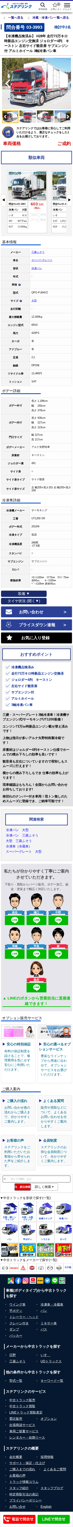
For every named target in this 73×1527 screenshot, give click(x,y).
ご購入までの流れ (22, 1469)
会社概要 (15, 1457)
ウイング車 (17, 1304)
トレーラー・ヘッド (24, 1317)
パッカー (15, 1335)
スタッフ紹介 (19, 1488)
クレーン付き (19, 1323)
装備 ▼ (24, 594)
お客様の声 (17, 1475)
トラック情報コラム (24, 1482)
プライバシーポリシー (25, 1500)
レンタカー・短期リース (27, 1437)
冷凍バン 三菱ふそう (22, 835)
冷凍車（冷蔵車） (19, 846)
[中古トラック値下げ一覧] (64, 1250)
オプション (49, 1418)
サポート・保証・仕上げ (27, 1463)
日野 (12, 1355)
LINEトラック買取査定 (26, 1412)
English (46, 1506)
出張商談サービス (22, 1425)
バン (44, 1310)
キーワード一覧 (52, 1380)
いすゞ (45, 1355)
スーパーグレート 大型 (24, 851)
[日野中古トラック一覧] (5, 1267)
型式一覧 (15, 1380)
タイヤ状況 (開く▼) (24, 601)
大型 (34, 300)
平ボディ (15, 1310)
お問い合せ (17, 1506)
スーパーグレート (42, 260)
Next (67, 83)
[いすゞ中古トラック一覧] (14, 1267)
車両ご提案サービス (24, 1431)
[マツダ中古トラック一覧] (49, 1267)
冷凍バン (36, 268)
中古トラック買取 (22, 1406)
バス (44, 1329)
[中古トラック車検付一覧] (45, 1250)
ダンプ (14, 1329)
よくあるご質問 (54, 1469)
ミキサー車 (49, 1323)
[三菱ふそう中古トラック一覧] (23, 1267)
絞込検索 (23, 1186)
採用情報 (47, 1457)
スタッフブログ (52, 1488)
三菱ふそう (38, 252)
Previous (6, 83)
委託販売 (15, 1418)
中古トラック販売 (22, 1400)
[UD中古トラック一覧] (32, 1267)
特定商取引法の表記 (24, 1494)
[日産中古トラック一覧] (59, 1267)
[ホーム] (16, 6)
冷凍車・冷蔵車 (52, 1304)
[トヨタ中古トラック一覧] (40, 1267)
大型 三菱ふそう (19, 841)
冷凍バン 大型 (17, 830)
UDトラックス (51, 1361)
